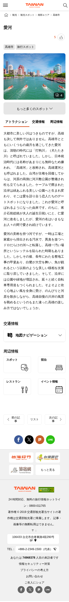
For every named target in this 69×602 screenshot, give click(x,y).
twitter (29, 439)
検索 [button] (65, 5)
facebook (18, 439)
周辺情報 (56, 122)
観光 (14, 15)
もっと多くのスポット (32, 109)
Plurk (39, 439)
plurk (38, 589)
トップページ (6, 15)
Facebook (21, 589)
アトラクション (16, 122)
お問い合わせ (34, 576)
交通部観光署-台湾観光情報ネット (34, 5)
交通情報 (38, 122)
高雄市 (56, 15)
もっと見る (48, 469)
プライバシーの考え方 (34, 569)
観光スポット (27, 15)
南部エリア (43, 15)
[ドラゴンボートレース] (34, 76)
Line (47, 589)
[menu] (5, 5)
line (50, 439)
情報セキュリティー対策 (34, 563)
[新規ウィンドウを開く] (21, 457)
